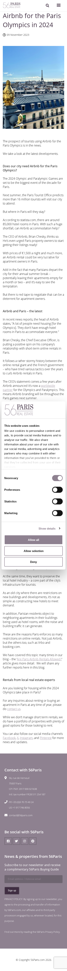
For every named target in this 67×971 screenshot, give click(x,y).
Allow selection (34, 550)
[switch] (57, 490)
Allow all (33, 539)
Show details (47, 528)
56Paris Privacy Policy (48, 932)
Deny (33, 561)
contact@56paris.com (20, 815)
